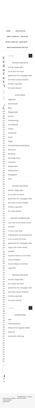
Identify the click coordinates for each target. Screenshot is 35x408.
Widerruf (11, 332)
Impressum (6, 401)
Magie (10, 141)
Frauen (10, 129)
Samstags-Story (14, 158)
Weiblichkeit (13, 166)
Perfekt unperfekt (15, 84)
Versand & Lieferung (16, 336)
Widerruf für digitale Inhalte (19, 328)
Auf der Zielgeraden (15, 67)
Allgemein (12, 99)
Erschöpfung (13, 124)
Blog (10, 108)
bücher (11, 116)
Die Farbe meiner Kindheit (18, 80)
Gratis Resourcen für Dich (17, 47)
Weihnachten (13, 170)
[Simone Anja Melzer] (17, 14)
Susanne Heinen (14, 255)
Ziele (10, 179)
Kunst (10, 137)
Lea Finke (11, 223)
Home (8, 31)
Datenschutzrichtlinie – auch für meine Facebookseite (14, 399)
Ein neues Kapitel (14, 88)
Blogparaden (13, 112)
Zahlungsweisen (14, 323)
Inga (9, 247)
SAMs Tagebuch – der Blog (17, 36)
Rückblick (11, 154)
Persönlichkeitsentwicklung (18, 145)
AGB (9, 319)
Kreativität (12, 133)
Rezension (12, 150)
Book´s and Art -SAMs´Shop (17, 42)
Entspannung (13, 120)
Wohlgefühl (21, 31)
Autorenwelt (13, 104)
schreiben (12, 162)
